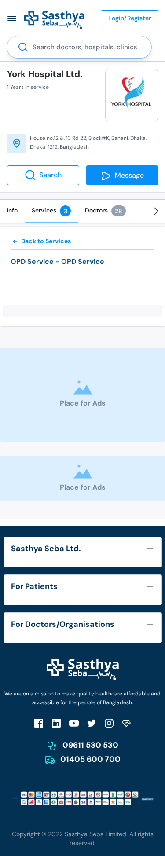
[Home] (54, 19)
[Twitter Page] (91, 722)
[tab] (12, 210)
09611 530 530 (90, 745)
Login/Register (129, 18)
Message (127, 175)
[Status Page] (126, 722)
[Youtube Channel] (74, 722)
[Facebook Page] (38, 722)
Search (50, 174)
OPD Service (32, 261)
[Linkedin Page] (56, 722)
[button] (12, 18)
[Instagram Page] (109, 722)
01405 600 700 (90, 759)
